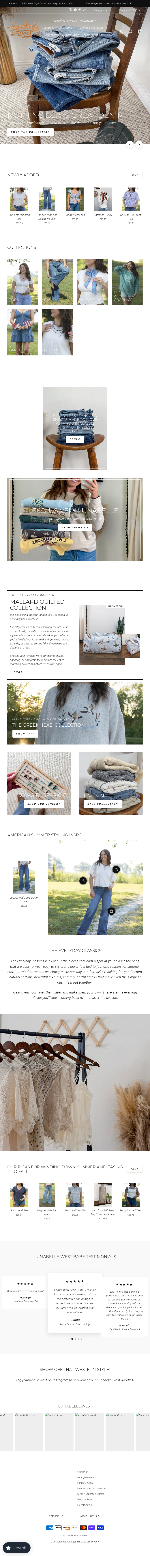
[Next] (139, 144)
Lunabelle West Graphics (58, 27)
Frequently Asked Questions (92, 1488)
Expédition (82, 1472)
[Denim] (75, 428)
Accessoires (52, 35)
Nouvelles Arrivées (65, 20)
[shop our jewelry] (39, 783)
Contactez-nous (85, 1483)
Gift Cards (72, 35)
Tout (134, 175)
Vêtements (86, 20)
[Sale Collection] (111, 783)
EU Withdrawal (84, 1505)
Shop (18, 672)
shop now (20, 132)
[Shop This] (75, 713)
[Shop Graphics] (75, 519)
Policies (97, 35)
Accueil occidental (92, 27)
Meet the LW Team (90, 42)
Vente (86, 35)
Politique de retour (87, 1477)
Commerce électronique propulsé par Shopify (75, 1541)
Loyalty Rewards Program (90, 1494)
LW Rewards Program (61, 42)
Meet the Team (85, 1499)
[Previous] (130, 144)
